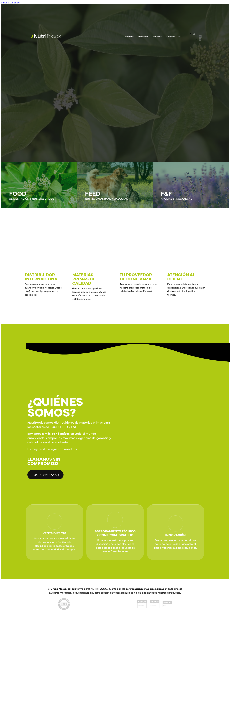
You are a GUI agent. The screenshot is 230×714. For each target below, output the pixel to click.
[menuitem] (193, 33)
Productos (143, 36)
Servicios (157, 36)
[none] (197, 36)
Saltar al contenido (10, 2)
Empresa (129, 36)
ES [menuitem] (193, 33)
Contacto (170, 36)
